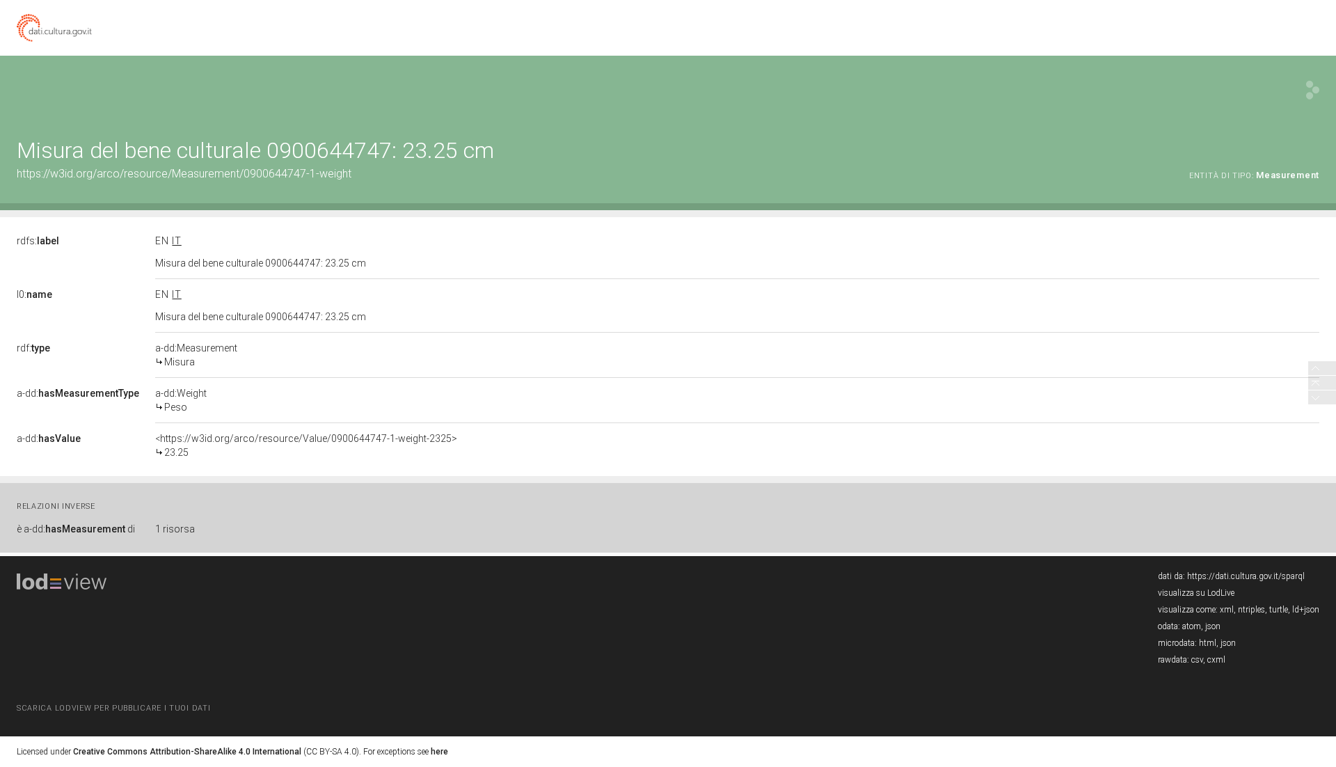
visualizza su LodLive (1196, 593)
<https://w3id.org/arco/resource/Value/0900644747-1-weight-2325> (306, 445)
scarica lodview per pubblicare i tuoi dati (113, 708)
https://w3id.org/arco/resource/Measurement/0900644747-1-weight (184, 173)
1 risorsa (175, 529)
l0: (34, 294)
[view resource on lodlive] (1312, 90)
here (439, 752)
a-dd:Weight (181, 400)
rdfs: (38, 240)
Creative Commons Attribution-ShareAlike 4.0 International (187, 752)
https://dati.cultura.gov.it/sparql (1246, 576)
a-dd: (78, 393)
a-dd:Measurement (196, 354)
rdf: (33, 348)
